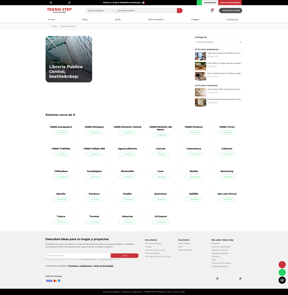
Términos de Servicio (105, 259)
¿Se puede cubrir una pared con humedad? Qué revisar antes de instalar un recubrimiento (225, 89)
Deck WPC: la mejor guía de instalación (225, 63)
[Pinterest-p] (231, 278)
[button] (210, 2)
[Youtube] (58, 2)
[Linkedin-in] (65, 2)
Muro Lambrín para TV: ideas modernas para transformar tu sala (225, 73)
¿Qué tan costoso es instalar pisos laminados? (225, 53)
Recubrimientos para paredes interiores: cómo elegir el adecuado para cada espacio (225, 99)
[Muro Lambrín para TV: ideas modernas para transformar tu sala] (200, 76)
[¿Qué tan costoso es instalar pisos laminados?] (200, 56)
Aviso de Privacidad (103, 266)
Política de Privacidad (88, 259)
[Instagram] (54, 2)
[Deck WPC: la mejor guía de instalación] (200, 66)
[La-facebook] (47, 2)
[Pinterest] (62, 2)
